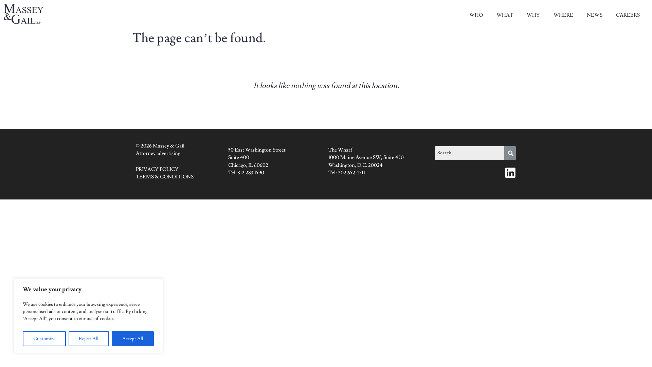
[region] (88, 315)
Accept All (132, 339)
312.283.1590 (251, 173)
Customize (44, 339)
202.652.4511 (351, 173)
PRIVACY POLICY (157, 169)
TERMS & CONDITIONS (165, 177)
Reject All (88, 339)
